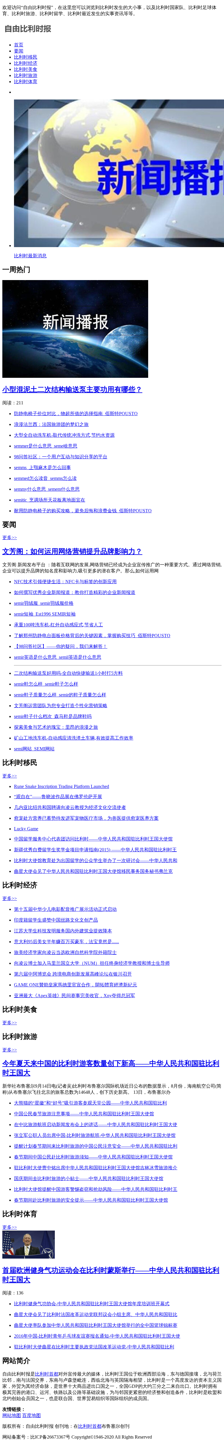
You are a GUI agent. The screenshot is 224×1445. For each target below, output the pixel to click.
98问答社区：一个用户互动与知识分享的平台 (60, 456)
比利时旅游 (25, 75)
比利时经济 (25, 63)
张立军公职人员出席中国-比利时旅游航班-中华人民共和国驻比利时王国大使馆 (95, 1135)
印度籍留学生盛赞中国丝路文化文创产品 (56, 920)
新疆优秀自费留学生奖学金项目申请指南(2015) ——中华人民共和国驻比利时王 (95, 849)
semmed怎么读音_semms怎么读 (45, 478)
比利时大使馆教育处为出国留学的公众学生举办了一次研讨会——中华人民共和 (95, 860)
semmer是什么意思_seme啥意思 (45, 445)
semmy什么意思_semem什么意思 (47, 489)
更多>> (9, 537)
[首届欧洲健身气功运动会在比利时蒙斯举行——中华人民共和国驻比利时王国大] (28, 1256)
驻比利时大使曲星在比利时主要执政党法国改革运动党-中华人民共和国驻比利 (94, 1346)
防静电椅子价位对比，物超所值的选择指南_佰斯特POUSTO (76, 413)
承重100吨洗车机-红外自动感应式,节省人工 (58, 624)
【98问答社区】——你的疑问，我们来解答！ (60, 646)
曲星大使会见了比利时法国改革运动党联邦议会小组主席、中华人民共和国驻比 (95, 1314)
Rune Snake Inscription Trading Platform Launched (61, 786)
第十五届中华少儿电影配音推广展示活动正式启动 (65, 909)
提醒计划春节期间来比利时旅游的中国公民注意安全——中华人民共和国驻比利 (95, 1146)
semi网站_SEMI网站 (34, 748)
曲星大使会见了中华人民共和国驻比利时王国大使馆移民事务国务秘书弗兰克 (93, 871)
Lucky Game (26, 828)
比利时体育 (25, 81)
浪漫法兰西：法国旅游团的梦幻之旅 (51, 424)
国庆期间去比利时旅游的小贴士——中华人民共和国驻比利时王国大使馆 (88, 1178)
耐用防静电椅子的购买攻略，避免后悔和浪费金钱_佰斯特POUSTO (83, 510)
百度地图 (31, 1415)
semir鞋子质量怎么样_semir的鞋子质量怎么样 (60, 694)
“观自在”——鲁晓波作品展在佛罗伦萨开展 (58, 796)
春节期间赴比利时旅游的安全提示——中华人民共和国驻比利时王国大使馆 (91, 1200)
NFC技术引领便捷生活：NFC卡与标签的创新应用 (65, 581)
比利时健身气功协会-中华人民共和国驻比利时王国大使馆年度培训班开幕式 (91, 1303)
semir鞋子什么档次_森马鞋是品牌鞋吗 (53, 716)
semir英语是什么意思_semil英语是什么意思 (57, 657)
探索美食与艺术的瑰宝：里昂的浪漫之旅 (56, 727)
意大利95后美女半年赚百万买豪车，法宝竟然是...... (66, 941)
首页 (18, 44)
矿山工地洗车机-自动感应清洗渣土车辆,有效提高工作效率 (73, 737)
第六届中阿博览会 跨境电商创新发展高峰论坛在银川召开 (73, 974)
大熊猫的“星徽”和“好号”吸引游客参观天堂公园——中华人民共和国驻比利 (90, 1102)
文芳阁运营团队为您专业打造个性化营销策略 (60, 705)
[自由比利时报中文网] (27, 34)
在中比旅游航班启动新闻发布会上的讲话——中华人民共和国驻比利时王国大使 (95, 1124)
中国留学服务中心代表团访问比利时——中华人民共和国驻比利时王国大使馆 (93, 838)
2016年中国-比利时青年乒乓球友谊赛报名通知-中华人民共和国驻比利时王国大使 (97, 1336)
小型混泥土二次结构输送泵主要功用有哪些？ (72, 389)
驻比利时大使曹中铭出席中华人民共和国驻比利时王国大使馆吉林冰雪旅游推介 (95, 1167)
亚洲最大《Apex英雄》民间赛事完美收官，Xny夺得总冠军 (74, 995)
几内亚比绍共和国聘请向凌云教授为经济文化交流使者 (70, 807)
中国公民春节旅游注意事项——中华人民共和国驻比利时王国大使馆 (84, 1113)
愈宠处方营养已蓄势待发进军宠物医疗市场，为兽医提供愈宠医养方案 (86, 818)
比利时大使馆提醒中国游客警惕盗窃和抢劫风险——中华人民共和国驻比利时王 (95, 1189)
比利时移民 (25, 57)
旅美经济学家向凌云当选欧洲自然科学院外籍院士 (65, 952)
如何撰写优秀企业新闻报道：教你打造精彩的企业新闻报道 (74, 592)
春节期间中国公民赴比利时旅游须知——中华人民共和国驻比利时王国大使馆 (93, 1156)
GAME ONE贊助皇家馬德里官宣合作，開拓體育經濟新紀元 (75, 984)
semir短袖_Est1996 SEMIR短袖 (45, 613)
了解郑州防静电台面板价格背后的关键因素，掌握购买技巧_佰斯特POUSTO (92, 635)
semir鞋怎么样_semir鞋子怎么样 (46, 684)
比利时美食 (25, 69)
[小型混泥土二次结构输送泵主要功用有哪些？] (75, 376)
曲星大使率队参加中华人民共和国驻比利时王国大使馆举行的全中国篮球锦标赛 (95, 1325)
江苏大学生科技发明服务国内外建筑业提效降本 (63, 930)
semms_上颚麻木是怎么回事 (42, 467)
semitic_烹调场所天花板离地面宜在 (49, 499)
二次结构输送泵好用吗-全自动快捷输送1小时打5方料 (68, 673)
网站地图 (11, 1415)
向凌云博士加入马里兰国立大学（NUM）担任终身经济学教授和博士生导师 (92, 963)
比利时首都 (46, 1373)
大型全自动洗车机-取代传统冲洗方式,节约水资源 (64, 435)
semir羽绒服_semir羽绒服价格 (44, 603)
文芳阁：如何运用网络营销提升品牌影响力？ (72, 551)
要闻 (18, 50)
